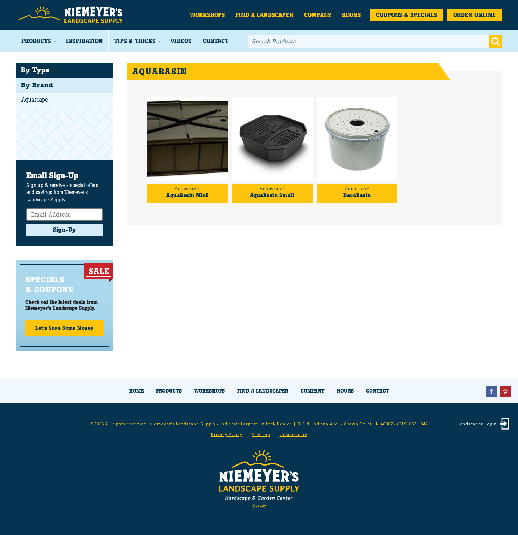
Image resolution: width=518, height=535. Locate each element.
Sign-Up (64, 229)
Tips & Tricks (134, 41)
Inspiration (84, 41)
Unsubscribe (293, 434)
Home (136, 391)
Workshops (207, 15)
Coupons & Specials (406, 15)
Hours (351, 15)
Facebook (491, 391)
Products (36, 41)
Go (495, 41)
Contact (215, 41)
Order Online (474, 15)
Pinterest (505, 391)
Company (317, 15)
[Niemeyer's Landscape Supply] (71, 15)
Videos (181, 41)
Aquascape (34, 99)
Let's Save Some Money (64, 328)
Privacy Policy (226, 434)
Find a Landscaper (264, 15)
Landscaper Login (477, 423)
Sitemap (261, 434)
